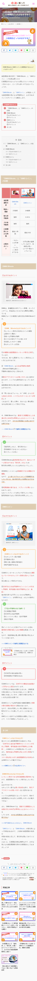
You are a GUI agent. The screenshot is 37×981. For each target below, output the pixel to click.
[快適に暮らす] (18, 4)
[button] (4, 50)
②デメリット (13, 154)
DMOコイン (10, 157)
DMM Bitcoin (11, 149)
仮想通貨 (6, 17)
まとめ (8, 165)
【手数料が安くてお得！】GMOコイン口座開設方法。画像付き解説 (23, 652)
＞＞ (3, 823)
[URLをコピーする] (32, 50)
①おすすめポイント (15, 151)
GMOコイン (9, 643)
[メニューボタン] (33, 4)
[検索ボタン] (3, 4)
